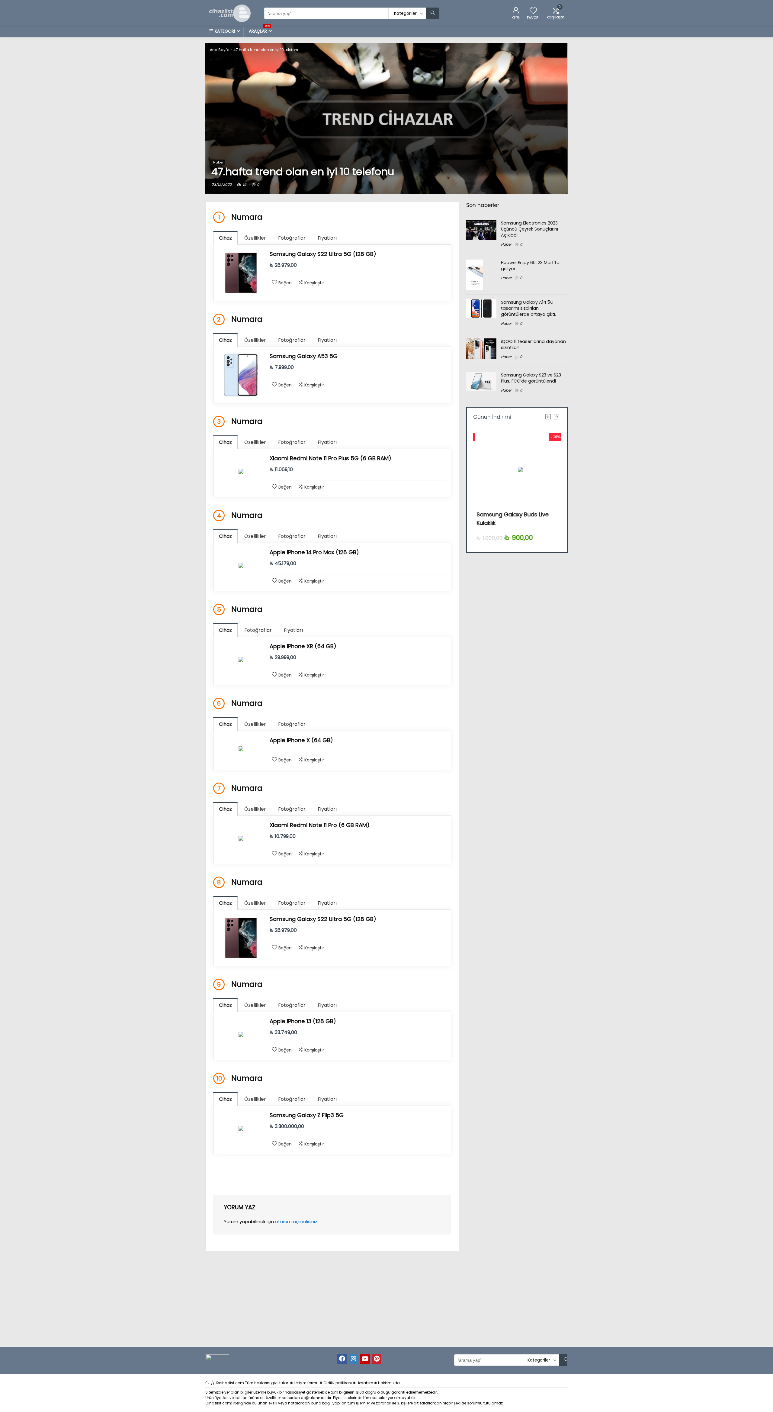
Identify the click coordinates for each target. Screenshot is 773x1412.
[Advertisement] (514, 666)
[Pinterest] (376, 1359)
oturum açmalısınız (296, 1221)
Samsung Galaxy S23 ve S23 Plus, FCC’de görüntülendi (531, 378)
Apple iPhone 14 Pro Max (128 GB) (314, 552)
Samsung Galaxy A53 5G (304, 356)
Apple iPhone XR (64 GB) (303, 646)
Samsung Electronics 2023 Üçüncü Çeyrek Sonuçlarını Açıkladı (529, 229)
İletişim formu (306, 1382)
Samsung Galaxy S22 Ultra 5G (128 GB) (323, 254)
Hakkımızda (389, 1382)
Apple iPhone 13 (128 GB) (303, 1021)
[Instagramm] (353, 1359)
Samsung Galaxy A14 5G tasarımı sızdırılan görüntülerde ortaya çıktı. (528, 308)
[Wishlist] (533, 11)
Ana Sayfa (219, 49)
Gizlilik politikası (337, 1382)
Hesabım (365, 1382)
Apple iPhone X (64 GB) (301, 740)
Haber (218, 162)
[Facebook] (342, 1359)
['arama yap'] (432, 13)
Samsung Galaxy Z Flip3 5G (307, 1115)
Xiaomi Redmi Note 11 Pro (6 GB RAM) (320, 825)
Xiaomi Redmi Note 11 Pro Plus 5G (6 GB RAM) (330, 458)
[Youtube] (365, 1359)
